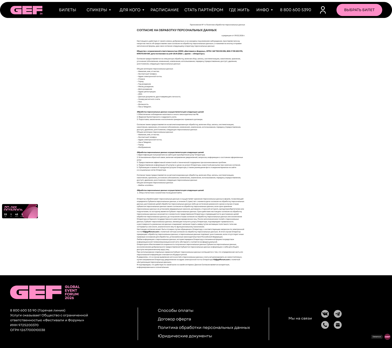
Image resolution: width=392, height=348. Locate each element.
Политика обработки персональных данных (204, 327)
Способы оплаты (175, 310)
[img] (26, 10)
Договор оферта (174, 319)
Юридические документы (185, 336)
